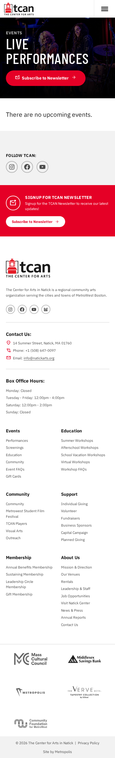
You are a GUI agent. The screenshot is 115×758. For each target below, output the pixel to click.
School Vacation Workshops (83, 454)
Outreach (13, 537)
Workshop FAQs (74, 469)
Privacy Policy (88, 742)
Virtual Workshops (75, 461)
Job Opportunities (75, 595)
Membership (18, 557)
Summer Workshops (77, 440)
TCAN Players (16, 523)
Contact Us (69, 624)
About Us (70, 557)
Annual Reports (73, 617)
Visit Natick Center (75, 602)
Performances (17, 440)
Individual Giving (74, 503)
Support (69, 494)
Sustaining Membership (24, 574)
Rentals (67, 581)
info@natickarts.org (39, 358)
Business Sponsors (76, 525)
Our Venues (70, 574)
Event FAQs (15, 469)
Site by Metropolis (57, 751)
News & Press (72, 610)
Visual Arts (14, 530)
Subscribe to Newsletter (42, 78)
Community (15, 461)
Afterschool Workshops (79, 447)
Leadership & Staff (75, 588)
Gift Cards (13, 476)
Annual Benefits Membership (29, 567)
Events (13, 431)
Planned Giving (73, 539)
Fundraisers (70, 518)
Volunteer (69, 510)
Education (14, 454)
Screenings (15, 447)
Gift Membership (19, 594)
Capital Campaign (74, 532)
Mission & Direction (76, 567)
